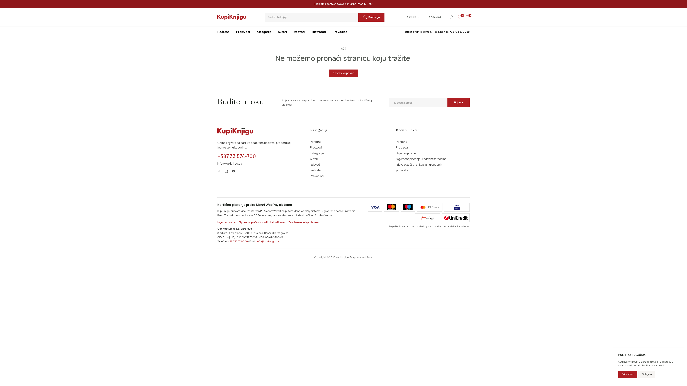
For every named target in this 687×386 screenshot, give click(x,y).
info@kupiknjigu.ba (268, 241)
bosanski (435, 17)
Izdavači (315, 165)
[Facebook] (219, 171)
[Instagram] (226, 171)
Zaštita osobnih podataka (303, 222)
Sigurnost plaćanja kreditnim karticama (421, 159)
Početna (315, 142)
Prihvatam (628, 374)
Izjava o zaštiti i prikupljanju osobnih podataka (419, 167)
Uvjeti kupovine (406, 153)
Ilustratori (316, 170)
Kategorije (317, 153)
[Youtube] (233, 171)
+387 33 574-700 (238, 241)
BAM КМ (411, 17)
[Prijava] (452, 17)
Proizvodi (316, 147)
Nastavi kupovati (343, 73)
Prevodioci (317, 176)
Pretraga (402, 147)
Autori (314, 159)
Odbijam (647, 374)
